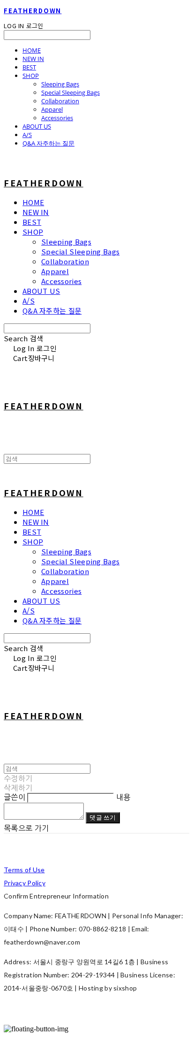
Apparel (52, 109)
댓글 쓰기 (102, 817)
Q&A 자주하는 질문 (48, 143)
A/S (27, 135)
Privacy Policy (24, 883)
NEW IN (33, 58)
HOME (31, 50)
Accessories (57, 118)
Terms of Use (24, 870)
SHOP (30, 75)
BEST (29, 67)
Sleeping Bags (60, 84)
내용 (123, 797)
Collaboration (60, 101)
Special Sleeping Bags (70, 92)
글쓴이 (14, 797)
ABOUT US (36, 126)
